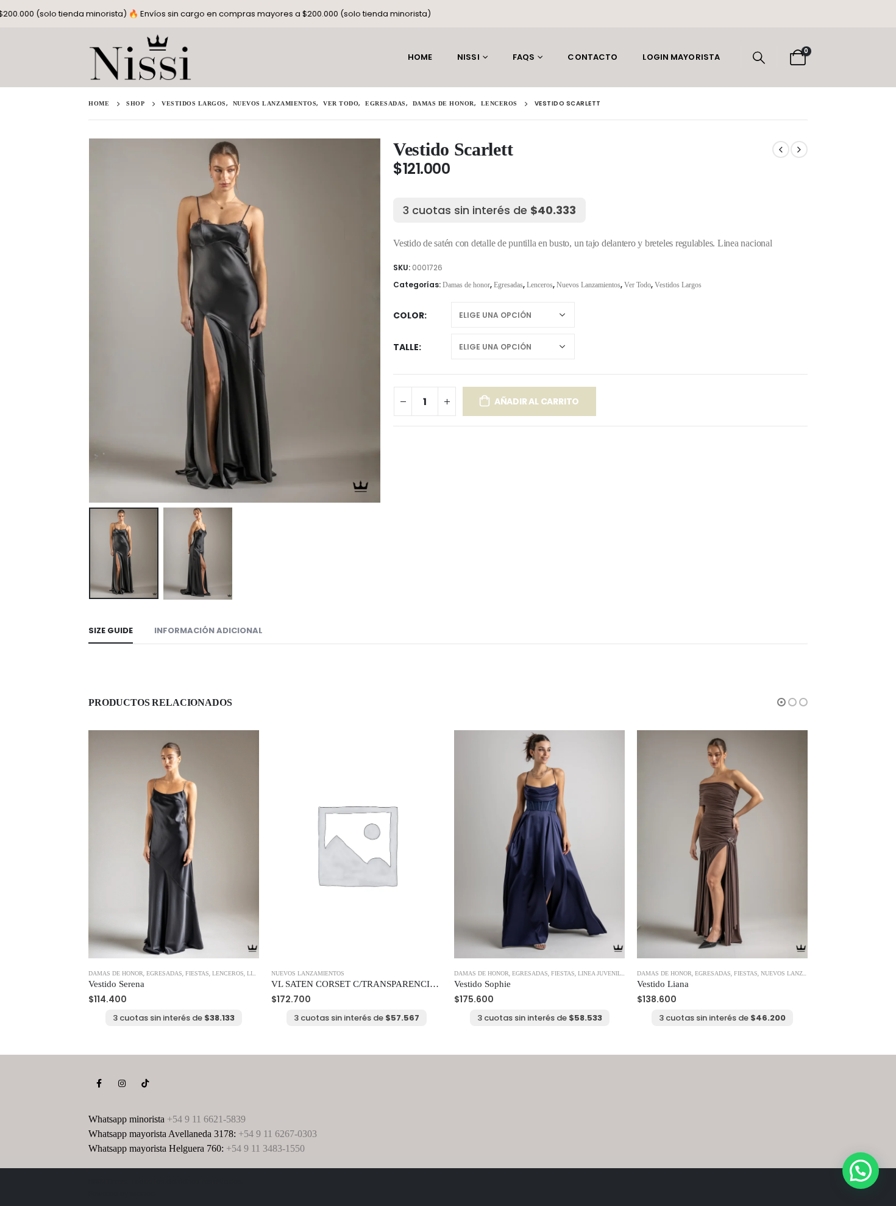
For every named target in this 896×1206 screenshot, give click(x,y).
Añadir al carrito (536, 401)
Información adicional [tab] (208, 630)
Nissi (468, 57)
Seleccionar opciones (239, 750)
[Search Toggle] (759, 57)
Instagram (122, 1083)
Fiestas (197, 973)
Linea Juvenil (599, 973)
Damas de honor (466, 285)
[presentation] (91, 320)
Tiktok (145, 1083)
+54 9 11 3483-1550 (265, 1148)
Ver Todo (637, 285)
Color (408, 315)
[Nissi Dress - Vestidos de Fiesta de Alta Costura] (140, 57)
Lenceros (540, 285)
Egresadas (508, 285)
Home (420, 57)
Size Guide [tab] (110, 630)
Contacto (592, 57)
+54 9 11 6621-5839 (206, 1119)
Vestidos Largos (678, 285)
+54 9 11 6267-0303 (277, 1134)
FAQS (524, 57)
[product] (173, 844)
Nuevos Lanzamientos (588, 285)
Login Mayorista (681, 57)
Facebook (99, 1083)
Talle (406, 347)
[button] (781, 702)
